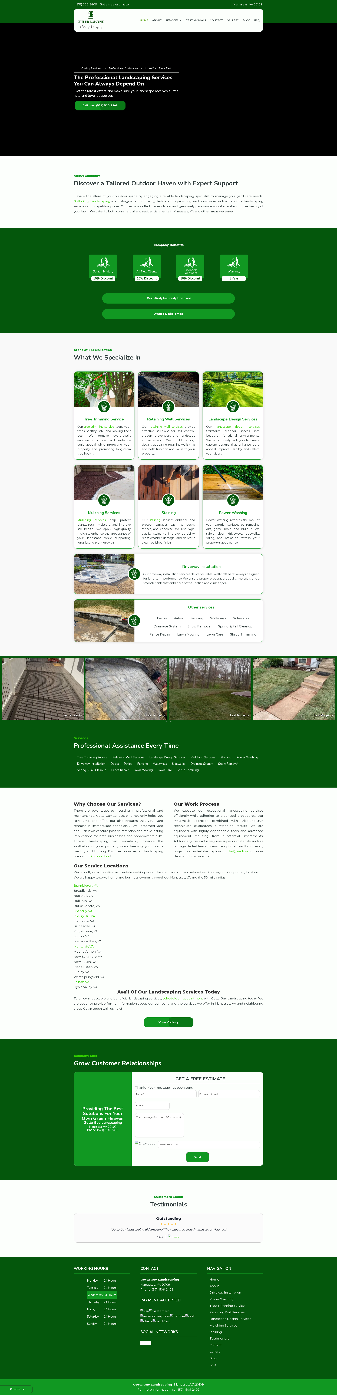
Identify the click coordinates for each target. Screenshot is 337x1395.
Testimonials (196, 20)
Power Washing (222, 1299)
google (145, 1343)
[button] (166, 721)
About (157, 20)
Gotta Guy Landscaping (92, 201)
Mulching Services (223, 1325)
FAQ (257, 20)
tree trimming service (99, 426)
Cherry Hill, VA (84, 916)
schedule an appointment (183, 998)
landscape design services (238, 426)
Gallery (233, 20)
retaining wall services (166, 426)
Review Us (17, 1389)
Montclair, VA (84, 946)
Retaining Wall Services (227, 1312)
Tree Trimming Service (227, 1305)
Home (144, 20)
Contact (216, 20)
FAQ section (238, 851)
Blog (246, 20)
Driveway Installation (225, 1292)
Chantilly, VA (83, 911)
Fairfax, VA (81, 982)
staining (155, 520)
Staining (216, 1332)
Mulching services (91, 520)
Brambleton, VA (86, 885)
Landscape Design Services (230, 1319)
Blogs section (100, 856)
